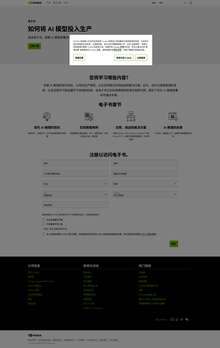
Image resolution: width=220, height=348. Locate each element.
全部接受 (141, 58)
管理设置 (79, 58)
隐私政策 (117, 50)
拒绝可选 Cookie (124, 58)
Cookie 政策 (118, 47)
